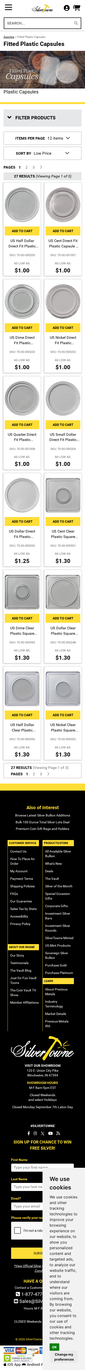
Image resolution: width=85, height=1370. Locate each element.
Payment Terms (21, 879)
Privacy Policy (20, 924)
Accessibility (19, 916)
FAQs (14, 894)
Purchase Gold (56, 965)
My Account (19, 871)
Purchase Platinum (59, 973)
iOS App (14, 1364)
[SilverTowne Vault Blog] (58, 1133)
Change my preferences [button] (64, 1356)
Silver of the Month (58, 886)
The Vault (52, 879)
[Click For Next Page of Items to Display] (41, 167)
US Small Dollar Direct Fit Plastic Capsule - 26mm (62, 440)
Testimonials (19, 963)
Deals (49, 871)
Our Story (17, 955)
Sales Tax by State (23, 909)
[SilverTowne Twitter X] (42, 1133)
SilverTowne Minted (59, 938)
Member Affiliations (24, 1002)
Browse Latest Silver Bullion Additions (42, 815)
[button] (76, 8)
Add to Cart (22, 231)
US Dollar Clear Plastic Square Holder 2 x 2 (63, 633)
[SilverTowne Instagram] (35, 1133)
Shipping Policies (22, 886)
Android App (36, 1364)
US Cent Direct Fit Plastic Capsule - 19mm (62, 246)
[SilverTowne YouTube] (50, 1133)
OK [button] (54, 1347)
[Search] (76, 23)
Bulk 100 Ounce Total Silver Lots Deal (42, 822)
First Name (19, 1160)
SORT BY (23, 153)
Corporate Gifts (56, 906)
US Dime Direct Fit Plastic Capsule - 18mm (22, 343)
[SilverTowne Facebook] (28, 1133)
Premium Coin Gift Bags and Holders (42, 829)
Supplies (9, 37)
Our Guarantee (21, 901)
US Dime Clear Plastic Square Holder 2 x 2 (22, 633)
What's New (53, 863)
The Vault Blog (20, 970)
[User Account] (68, 8)
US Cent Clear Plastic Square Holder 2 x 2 (63, 536)
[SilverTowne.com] (42, 8)
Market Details (55, 1014)
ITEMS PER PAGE (30, 138)
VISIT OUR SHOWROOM (42, 1065)
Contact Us (18, 851)
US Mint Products (58, 945)
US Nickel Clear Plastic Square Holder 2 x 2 (63, 730)
